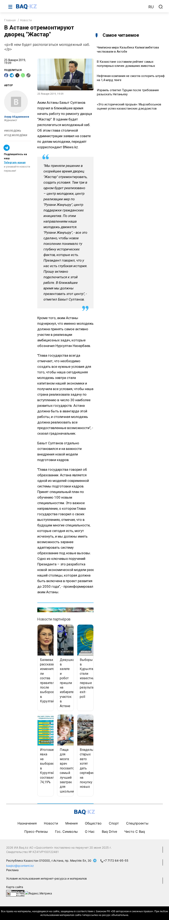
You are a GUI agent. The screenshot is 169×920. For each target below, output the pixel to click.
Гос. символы (66, 831)
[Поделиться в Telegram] (12, 75)
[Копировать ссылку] (28, 75)
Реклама (12, 870)
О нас (90, 831)
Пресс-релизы (36, 831)
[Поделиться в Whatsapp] (23, 75)
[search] (160, 7)
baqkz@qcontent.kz (20, 865)
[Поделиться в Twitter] (17, 75)
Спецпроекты (137, 823)
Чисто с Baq (134, 831)
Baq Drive (109, 831)
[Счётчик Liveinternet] (15, 893)
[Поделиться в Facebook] (6, 75)
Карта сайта (14, 887)
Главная (10, 20)
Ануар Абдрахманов (16, 116)
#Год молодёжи (15, 135)
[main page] (80, 6)
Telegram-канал (15, 162)
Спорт (114, 823)
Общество (93, 823)
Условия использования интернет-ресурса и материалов (46, 878)
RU (151, 7)
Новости (26, 20)
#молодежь (12, 130)
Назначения (27, 823)
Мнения (71, 823)
